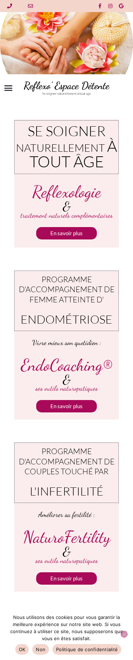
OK (22, 649)
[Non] (124, 634)
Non (40, 649)
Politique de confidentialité (87, 649)
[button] (8, 88)
